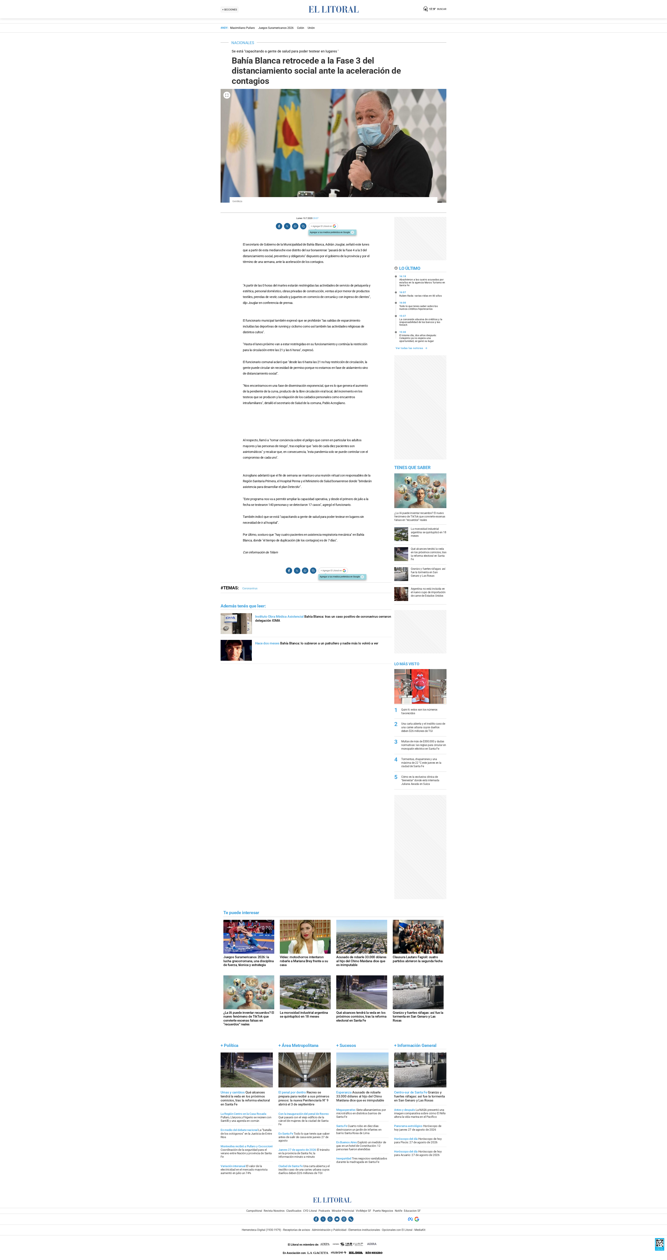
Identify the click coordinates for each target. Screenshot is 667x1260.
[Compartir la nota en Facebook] (279, 226)
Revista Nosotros (274, 1210)
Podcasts (324, 1210)
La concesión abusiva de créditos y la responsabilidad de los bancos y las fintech (420, 320)
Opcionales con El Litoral (397, 1230)
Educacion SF (412, 1210)
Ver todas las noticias (409, 348)
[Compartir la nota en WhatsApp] (295, 226)
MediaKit (419, 1230)
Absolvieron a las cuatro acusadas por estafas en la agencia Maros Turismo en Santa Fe (422, 281)
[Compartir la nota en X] (287, 226)
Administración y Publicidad (329, 1230)
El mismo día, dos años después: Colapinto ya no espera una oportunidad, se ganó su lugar (418, 336)
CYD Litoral (310, 1210)
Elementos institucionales (364, 1230)
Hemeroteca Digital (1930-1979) (261, 1230)
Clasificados (293, 1210)
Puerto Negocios (383, 1210)
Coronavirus (249, 588)
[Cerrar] (352, 232)
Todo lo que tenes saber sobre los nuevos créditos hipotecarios (418, 305)
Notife (398, 1210)
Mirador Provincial (343, 1210)
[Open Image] (226, 95)
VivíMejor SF (363, 1210)
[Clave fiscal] (659, 1249)
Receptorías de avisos (296, 1230)
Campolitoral (254, 1210)
